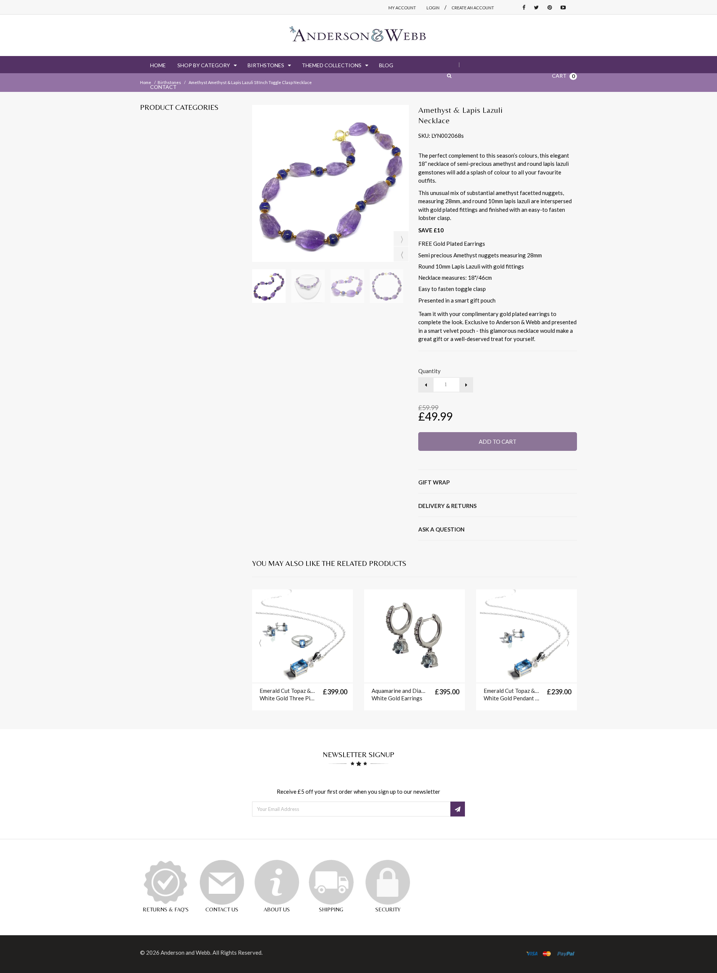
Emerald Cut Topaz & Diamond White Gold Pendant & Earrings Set (511, 694)
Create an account (472, 7)
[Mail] (221, 882)
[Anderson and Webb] (358, 35)
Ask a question (441, 529)
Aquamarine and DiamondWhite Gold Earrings (399, 694)
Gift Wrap (434, 482)
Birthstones (169, 82)
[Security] (387, 882)
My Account (402, 7)
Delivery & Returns (447, 505)
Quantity (429, 371)
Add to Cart (497, 441)
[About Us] (276, 882)
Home (145, 82)
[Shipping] (331, 882)
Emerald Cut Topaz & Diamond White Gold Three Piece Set (287, 694)
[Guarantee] (165, 882)
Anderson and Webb (185, 952)
